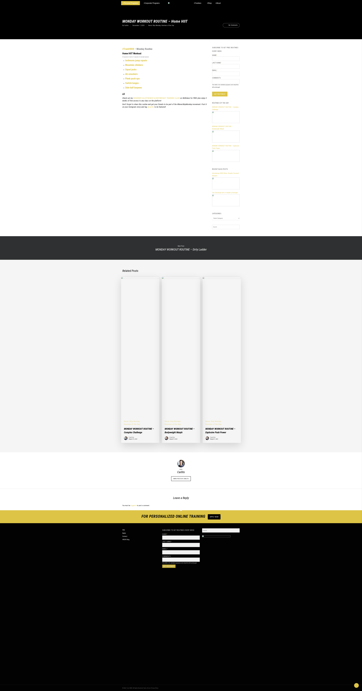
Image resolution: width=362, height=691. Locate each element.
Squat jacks (131, 69)
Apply (124, 533)
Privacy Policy (154, 688)
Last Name (217, 63)
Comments (216, 78)
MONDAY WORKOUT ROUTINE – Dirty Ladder (181, 248)
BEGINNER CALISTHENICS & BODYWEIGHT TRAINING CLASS (156, 98)
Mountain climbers (134, 65)
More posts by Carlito (181, 478)
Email (214, 70)
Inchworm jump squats (136, 60)
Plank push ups (132, 78)
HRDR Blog (125, 539)
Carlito (126, 25)
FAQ (123, 530)
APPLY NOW (214, 517)
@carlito (151, 107)
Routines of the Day (167, 25)
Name (214, 55)
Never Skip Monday (154, 25)
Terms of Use (146, 688)
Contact (124, 536)
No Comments (233, 25)
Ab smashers (131, 74)
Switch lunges (132, 83)
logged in (134, 505)
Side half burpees (133, 87)
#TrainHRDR (128, 49)
